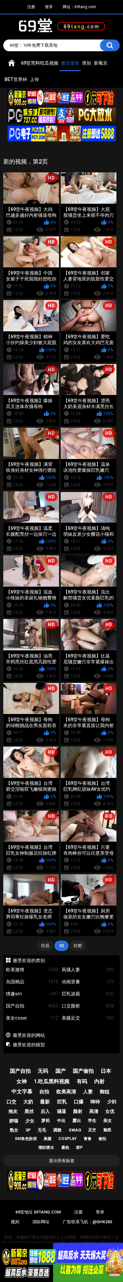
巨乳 (62, 1102)
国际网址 (41, 1221)
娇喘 (13, 1120)
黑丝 (29, 1111)
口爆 (79, 1102)
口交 (11, 1102)
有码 (82, 1081)
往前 (77, 945)
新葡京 (101, 63)
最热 (65, 1147)
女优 (109, 1111)
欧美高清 (66, 1092)
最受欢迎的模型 (29, 1044)
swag (75, 1130)
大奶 (28, 1102)
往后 (45, 945)
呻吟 (95, 1102)
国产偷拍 (83, 1071)
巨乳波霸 (88, 993)
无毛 (42, 1130)
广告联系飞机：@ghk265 (87, 1221)
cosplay (67, 1138)
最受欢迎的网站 (29, 1035)
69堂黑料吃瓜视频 (39, 63)
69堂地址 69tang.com (38, 1212)
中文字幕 (21, 1091)
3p (28, 1130)
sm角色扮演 (26, 1138)
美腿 (47, 1138)
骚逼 (61, 1111)
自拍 (44, 1092)
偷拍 (102, 1138)
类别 (86, 63)
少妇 (111, 1101)
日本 (106, 1071)
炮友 (13, 1111)
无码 (43, 1071)
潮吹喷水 (46, 1147)
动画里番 (88, 981)
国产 (60, 1071)
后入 (45, 1111)
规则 (15, 1221)
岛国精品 (32, 981)
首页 (11, 63)
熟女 (14, 1130)
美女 (107, 1120)
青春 (88, 1138)
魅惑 (107, 1130)
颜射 (77, 1111)
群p (79, 1147)
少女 (29, 1120)
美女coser (32, 1018)
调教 (57, 1130)
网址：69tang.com (79, 7)
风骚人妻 (88, 969)
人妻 (88, 1092)
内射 (99, 1081)
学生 (92, 1120)
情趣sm (32, 993)
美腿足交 (88, 1018)
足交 (92, 1130)
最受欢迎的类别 (29, 960)
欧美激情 (32, 969)
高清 (93, 1111)
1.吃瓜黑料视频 (52, 1081)
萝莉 (45, 1120)
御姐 (105, 1092)
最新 (45, 1102)
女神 (21, 1081)
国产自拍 (32, 1005)
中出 (61, 1120)
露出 (76, 1120)
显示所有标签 (61, 1160)
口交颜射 (88, 1005)
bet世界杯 (16, 79)
